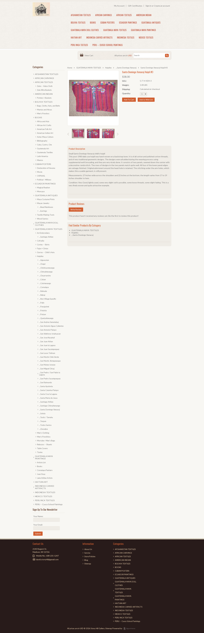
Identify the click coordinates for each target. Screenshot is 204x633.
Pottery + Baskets (44, 98)
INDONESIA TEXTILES (125, 37)
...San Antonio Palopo (47, 330)
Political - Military (44, 180)
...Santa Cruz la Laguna (48, 394)
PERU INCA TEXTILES (79, 45)
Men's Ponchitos (43, 437)
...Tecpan (42, 421)
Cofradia (40, 241)
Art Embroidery (43, 233)
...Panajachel (44, 306)
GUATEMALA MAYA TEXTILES (114, 30)
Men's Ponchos (43, 113)
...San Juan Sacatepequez (49, 349)
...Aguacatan (44, 260)
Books (39, 466)
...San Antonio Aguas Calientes (51, 326)
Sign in (148, 6)
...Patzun (42, 314)
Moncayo (41, 191)
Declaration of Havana (46, 168)
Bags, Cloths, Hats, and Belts (48, 106)
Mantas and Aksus (44, 110)
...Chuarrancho (45, 275)
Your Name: (38, 516)
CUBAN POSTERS (107, 22)
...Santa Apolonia (46, 386)
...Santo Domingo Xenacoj (126, 68)
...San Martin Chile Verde (49, 357)
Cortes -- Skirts (43, 244)
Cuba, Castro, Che (44, 145)
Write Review (75, 209)
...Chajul (42, 264)
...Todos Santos (45, 425)
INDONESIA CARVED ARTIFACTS (99, 37)
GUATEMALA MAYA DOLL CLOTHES (85, 30)
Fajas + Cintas (42, 248)
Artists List (41, 462)
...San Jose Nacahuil (47, 338)
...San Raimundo (45, 382)
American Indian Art (45, 133)
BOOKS (93, 22)
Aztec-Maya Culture (45, 137)
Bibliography (42, 141)
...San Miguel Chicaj (46, 369)
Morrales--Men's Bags (46, 440)
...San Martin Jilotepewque (50, 361)
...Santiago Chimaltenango (49, 406)
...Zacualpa (43, 429)
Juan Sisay (41, 474)
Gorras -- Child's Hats (46, 252)
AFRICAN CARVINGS (103, 15)
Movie (39, 172)
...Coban (42, 279)
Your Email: (38, 525)
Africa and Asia (43, 121)
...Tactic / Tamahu (46, 417)
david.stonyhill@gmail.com (47, 559)
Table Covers (42, 448)
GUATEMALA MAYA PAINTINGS (143, 30)
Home (69, 68)
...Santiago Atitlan (46, 237)
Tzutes (39, 452)
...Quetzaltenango (46, 318)
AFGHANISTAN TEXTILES (81, 15)
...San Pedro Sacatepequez (50, 378)
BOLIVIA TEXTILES (78, 22)
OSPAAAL (41, 176)
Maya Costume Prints (46, 199)
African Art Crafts (44, 125)
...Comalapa (44, 287)
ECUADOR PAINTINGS (128, 22)
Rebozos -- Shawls (44, 444)
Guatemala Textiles (45, 152)
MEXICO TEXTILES (146, 37)
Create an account (162, 6)
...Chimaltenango (46, 272)
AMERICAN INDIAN (143, 15)
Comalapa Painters (44, 470)
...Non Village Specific (47, 299)
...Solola (42, 413)
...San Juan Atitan (46, 341)
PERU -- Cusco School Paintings (107, 45)
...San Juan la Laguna (47, 345)
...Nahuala (43, 291)
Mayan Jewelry (43, 203)
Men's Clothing (43, 433)
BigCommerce (130, 628)
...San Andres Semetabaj (49, 322)
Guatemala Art (43, 148)
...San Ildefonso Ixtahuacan (50, 334)
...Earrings (43, 211)
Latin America (42, 156)
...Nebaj (42, 295)
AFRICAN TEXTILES (124, 15)
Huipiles (108, 68)
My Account (119, 6)
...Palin (41, 303)
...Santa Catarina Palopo (49, 390)
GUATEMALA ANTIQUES (150, 22)
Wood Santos (42, 219)
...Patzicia (43, 310)
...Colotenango (45, 283)
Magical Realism (43, 187)
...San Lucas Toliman (47, 353)
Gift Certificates (135, 6)
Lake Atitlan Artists (44, 478)
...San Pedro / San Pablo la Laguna (49, 373)
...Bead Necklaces (46, 207)
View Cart (89, 55)
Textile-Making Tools (45, 215)
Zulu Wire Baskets (44, 90)
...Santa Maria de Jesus (48, 398)
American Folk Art (44, 129)
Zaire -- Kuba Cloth (44, 86)
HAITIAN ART (76, 37)
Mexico (40, 160)
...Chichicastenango (47, 268)
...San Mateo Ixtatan (47, 365)
